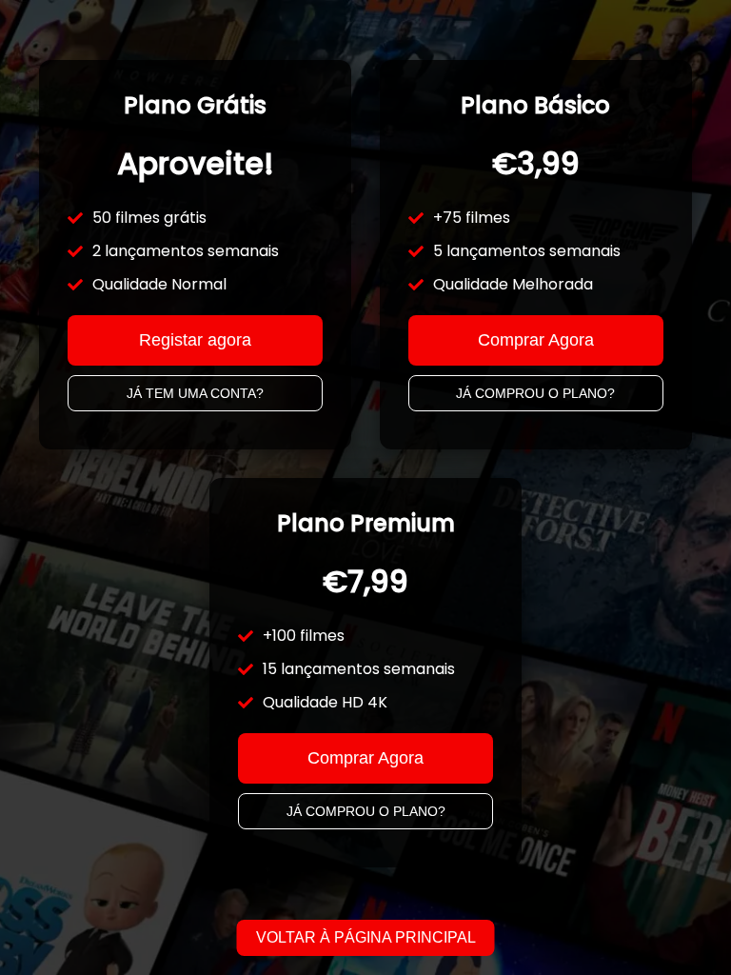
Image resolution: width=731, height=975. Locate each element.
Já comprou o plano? (535, 393)
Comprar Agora (536, 339)
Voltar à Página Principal (366, 937)
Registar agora (195, 339)
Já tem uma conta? (195, 393)
